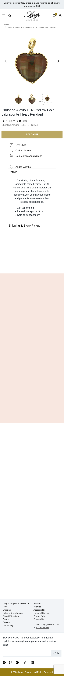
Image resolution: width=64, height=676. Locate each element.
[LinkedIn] (32, 662)
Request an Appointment (28, 156)
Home (6, 25)
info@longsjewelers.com (47, 624)
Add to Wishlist (23, 167)
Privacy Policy (39, 616)
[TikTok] (24, 662)
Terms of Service (41, 613)
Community (8, 625)
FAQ (5, 607)
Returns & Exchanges (13, 613)
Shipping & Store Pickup (24, 225)
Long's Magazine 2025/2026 (16, 603)
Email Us (32, 266)
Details (12, 172)
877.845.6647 (42, 627)
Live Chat (20, 145)
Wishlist (37, 607)
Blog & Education (11, 616)
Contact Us (38, 619)
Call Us (10, 266)
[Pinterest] (17, 662)
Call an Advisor (23, 150)
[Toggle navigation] (4, 16)
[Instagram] (10, 662)
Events (6, 619)
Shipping (7, 610)
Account (37, 603)
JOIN (56, 653)
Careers (6, 622)
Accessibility (39, 610)
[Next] (57, 61)
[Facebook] (4, 662)
